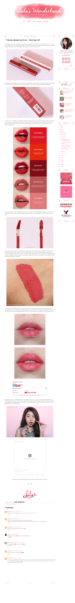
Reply (8, 514)
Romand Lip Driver (48, 44)
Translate (69, 85)
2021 (61, 125)
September (63, 138)
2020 (61, 127)
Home (24, 21)
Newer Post (7, 583)
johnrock (9, 558)
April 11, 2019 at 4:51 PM (14, 518)
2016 (61, 157)
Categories (29, 21)
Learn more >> (66, 54)
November (63, 134)
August (62, 151)
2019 (61, 129)
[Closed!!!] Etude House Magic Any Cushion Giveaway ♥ (69, 92)
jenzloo (9, 534)
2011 (61, 166)
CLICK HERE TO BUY (37, 399)
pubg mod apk (27, 513)
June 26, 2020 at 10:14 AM (18, 542)
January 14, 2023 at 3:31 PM (16, 558)
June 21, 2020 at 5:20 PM (14, 534)
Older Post (53, 583)
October (62, 136)
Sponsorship (45, 21)
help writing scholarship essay (50, 561)
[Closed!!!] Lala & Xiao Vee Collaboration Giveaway (68, 116)
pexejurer (9, 511)
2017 (61, 155)
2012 (61, 164)
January (62, 153)
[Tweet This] (17, 502)
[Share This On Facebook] (15, 502)
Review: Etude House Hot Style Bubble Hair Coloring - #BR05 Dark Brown (69, 110)
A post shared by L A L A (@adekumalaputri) (24, 474)
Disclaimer (39, 21)
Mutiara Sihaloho (10, 542)
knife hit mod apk (22, 513)
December (63, 132)
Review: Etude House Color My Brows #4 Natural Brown (68, 104)
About (34, 21)
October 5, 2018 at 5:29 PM (16, 511)
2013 (61, 162)
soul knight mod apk (34, 513)
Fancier (9, 518)
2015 (61, 159)
